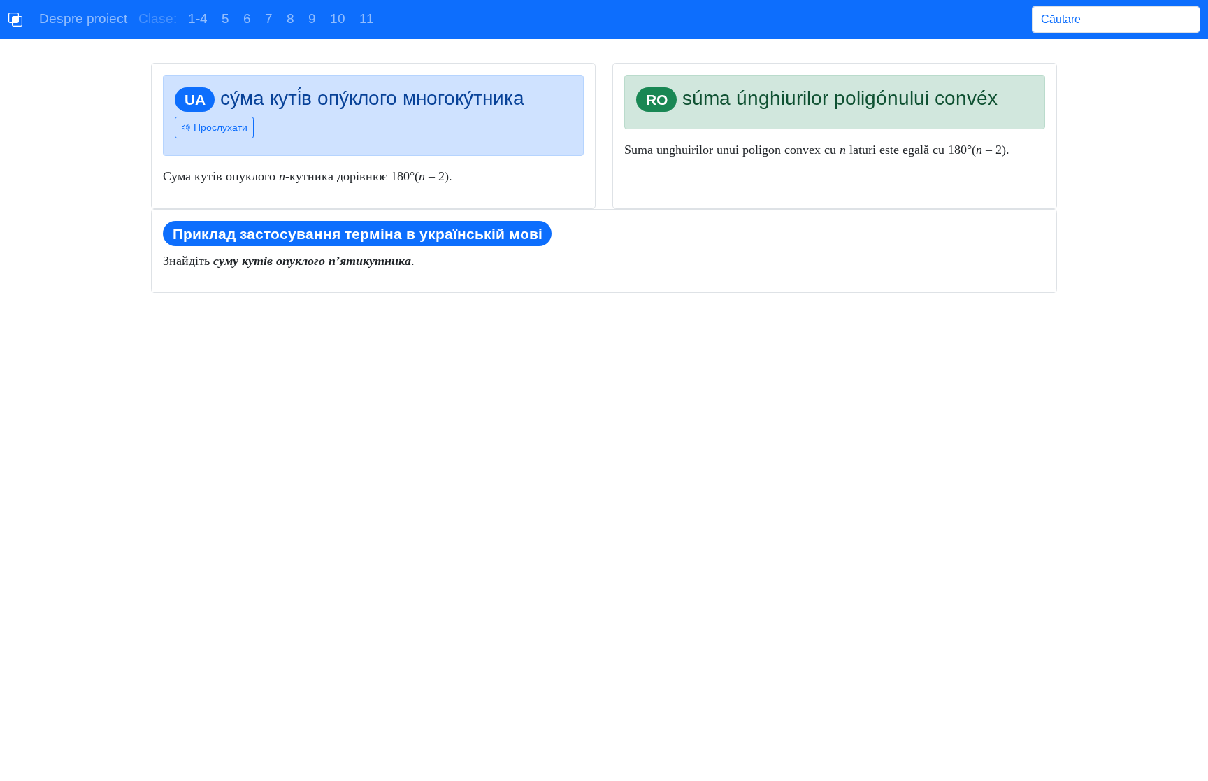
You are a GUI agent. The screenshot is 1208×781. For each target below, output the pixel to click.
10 (337, 18)
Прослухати (219, 127)
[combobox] (1116, 19)
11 (366, 18)
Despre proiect (83, 18)
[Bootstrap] (15, 19)
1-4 (198, 18)
